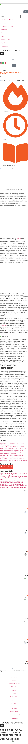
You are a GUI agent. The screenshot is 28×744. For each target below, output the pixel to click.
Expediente (14, 708)
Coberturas (14, 703)
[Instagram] (2, 725)
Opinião (5, 71)
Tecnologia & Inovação (14, 683)
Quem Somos (14, 711)
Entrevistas (14, 687)
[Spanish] (5, 63)
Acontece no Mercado (14, 677)
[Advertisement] (14, 223)
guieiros (19, 238)
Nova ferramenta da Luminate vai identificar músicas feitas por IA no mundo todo (13, 474)
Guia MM (14, 693)
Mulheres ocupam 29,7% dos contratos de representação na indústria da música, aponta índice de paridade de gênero (12, 451)
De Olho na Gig (14, 696)
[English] (1, 63)
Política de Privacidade (14, 715)
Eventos (14, 690)
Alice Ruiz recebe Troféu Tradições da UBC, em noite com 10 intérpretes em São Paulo (13, 486)
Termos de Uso (14, 718)
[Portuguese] (3, 63)
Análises (14, 680)
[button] (1, 467)
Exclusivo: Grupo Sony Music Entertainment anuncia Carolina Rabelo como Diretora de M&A (13, 478)
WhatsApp (3, 325)
